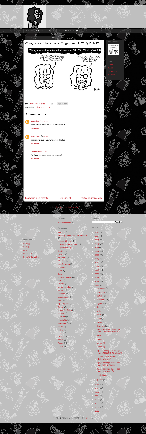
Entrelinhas (62, 267)
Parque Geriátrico (65, 310)
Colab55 (26, 244)
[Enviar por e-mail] (58, 104)
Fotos (60, 271)
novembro (101, 292)
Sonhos (60, 330)
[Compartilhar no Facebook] (65, 104)
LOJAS (110, 64)
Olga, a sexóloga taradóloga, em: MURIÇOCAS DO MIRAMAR (109, 351)
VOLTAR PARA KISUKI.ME (68, 31)
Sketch (60, 327)
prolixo (99, 335)
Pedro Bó (61, 317)
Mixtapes (61, 294)
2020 (97, 255)
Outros (60, 307)
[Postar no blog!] (60, 104)
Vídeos (60, 346)
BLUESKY (111, 75)
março (100, 322)
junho (99, 311)
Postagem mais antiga (91, 198)
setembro (101, 300)
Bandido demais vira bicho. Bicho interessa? (107, 358)
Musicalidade (63, 297)
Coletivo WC (28, 254)
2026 (97, 232)
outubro (100, 296)
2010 (97, 388)
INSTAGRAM (112, 71)
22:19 (46, 121)
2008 (97, 396)
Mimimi (60, 290)
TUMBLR (111, 68)
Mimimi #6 (101, 343)
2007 (97, 399)
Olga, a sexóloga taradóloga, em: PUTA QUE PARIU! (108, 364)
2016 (97, 270)
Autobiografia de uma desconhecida (72, 235)
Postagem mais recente (36, 198)
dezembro (101, 288)
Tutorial (61, 336)
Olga (38, 107)
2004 (97, 411)
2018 (97, 262)
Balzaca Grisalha (64, 241)
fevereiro (101, 326)
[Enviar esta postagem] (51, 103)
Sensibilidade (102, 375)
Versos (60, 343)
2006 (97, 403)
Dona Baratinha (64, 264)
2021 (97, 251)
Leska (60, 280)
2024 (97, 240)
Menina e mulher (64, 287)
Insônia (99, 339)
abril (99, 318)
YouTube (26, 247)
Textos (60, 333)
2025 (97, 236)
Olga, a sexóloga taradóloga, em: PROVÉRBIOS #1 (108, 370)
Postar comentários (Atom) (67, 207)
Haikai (60, 274)
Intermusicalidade (65, 277)
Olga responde (63, 304)
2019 (97, 259)
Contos (60, 254)
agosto (100, 303)
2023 (97, 244)
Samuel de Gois (37, 121)
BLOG (28, 31)
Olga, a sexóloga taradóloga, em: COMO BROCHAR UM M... (109, 330)
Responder (35, 128)
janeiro (100, 380)
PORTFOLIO (39, 31)
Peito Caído (62, 320)
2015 (97, 274)
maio (99, 315)
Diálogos (61, 261)
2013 (97, 281)
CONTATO (51, 31)
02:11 (45, 136)
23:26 (45, 151)
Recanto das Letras (31, 257)
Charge (60, 251)
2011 (97, 384)
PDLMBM (61, 313)
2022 (97, 247)
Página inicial (65, 198)
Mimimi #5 (101, 347)
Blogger (89, 418)
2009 (97, 392)
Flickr (25, 250)
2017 (97, 266)
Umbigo (61, 340)
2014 (97, 277)
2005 (97, 407)
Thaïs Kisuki (35, 136)
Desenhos (61, 257)
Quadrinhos (45, 107)
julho (99, 307)
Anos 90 (61, 232)
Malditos (61, 284)
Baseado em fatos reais (67, 244)
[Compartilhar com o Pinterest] (67, 104)
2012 (97, 285)
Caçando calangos (65, 248)
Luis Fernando (36, 151)
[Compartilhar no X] (63, 104)
